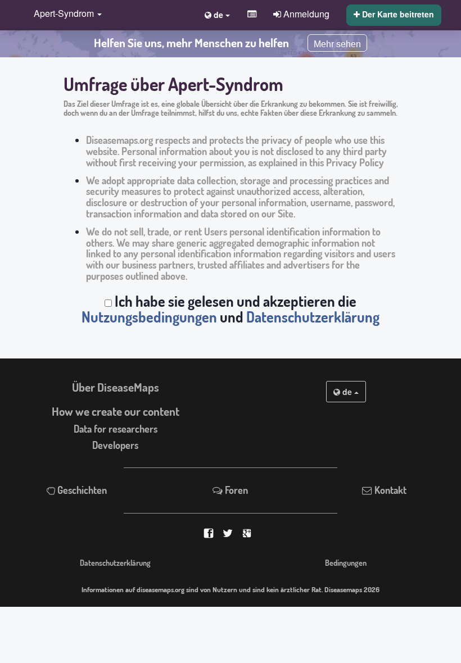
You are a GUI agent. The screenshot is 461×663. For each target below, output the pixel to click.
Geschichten (81, 490)
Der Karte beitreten (397, 14)
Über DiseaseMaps (115, 387)
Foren (235, 490)
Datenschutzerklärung (312, 317)
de (347, 391)
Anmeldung (305, 13)
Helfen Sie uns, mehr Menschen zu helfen (191, 42)
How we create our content (115, 411)
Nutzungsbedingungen (149, 317)
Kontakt (389, 490)
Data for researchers (115, 429)
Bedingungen (346, 562)
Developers (115, 445)
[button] (65, 14)
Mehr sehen (337, 44)
